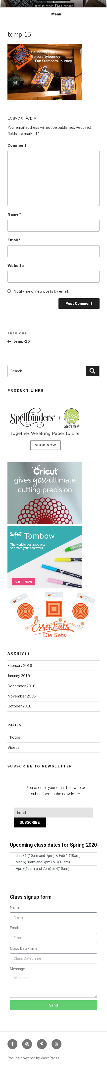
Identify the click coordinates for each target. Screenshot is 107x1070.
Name (14, 214)
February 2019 (19, 665)
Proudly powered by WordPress (33, 1058)
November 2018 (21, 696)
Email (13, 240)
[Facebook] (12, 1044)
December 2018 (21, 686)
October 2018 (19, 706)
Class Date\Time (23, 948)
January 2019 (18, 676)
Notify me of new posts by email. (41, 291)
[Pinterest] (42, 1044)
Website (15, 265)
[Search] (92, 371)
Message (17, 969)
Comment (16, 145)
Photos (13, 737)
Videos (13, 747)
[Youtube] (56, 1044)
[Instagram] (27, 1044)
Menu (56, 14)
